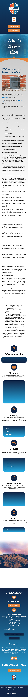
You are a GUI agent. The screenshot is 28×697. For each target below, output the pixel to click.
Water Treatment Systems (10, 401)
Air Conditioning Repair (10, 466)
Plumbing (7, 382)
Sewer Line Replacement (10, 385)
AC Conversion (8, 463)
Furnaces (7, 431)
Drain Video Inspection (10, 503)
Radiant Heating (8, 434)
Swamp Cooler (8, 469)
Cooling (6, 460)
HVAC (6, 529)
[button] (14, 19)
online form (10, 359)
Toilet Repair (8, 391)
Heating (7, 428)
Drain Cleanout (8, 497)
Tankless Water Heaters (10, 388)
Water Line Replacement (10, 398)
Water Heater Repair (9, 394)
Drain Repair (7, 494)
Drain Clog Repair (8, 500)
